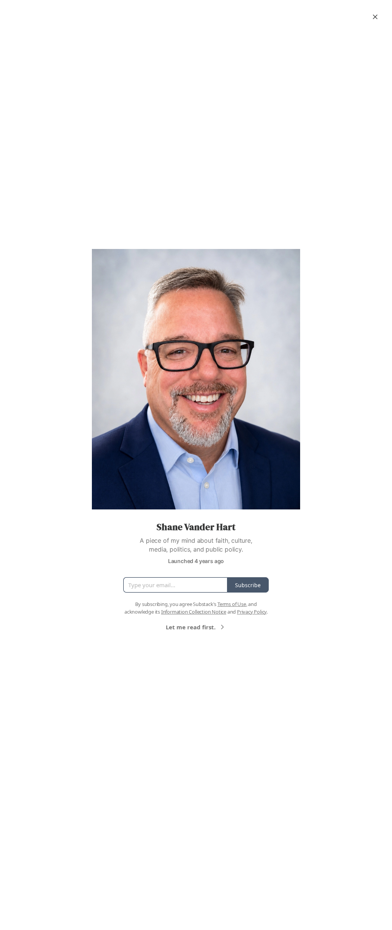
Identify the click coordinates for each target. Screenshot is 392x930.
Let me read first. (191, 627)
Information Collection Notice (193, 611)
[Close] (375, 17)
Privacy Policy (251, 611)
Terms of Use (231, 604)
